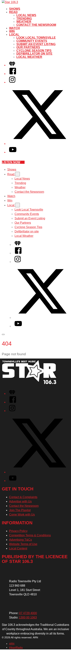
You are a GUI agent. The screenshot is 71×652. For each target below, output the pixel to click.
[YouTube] (12, 152)
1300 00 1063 (28, 617)
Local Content (18, 548)
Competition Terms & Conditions (30, 535)
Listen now (11, 162)
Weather (23, 21)
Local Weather (29, 56)
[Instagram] (12, 82)
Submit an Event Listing (36, 44)
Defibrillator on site (34, 53)
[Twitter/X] (39, 143)
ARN (11, 643)
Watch (14, 28)
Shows (14, 8)
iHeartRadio (16, 647)
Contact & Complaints (23, 497)
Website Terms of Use (23, 544)
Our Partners (28, 47)
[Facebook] (12, 73)
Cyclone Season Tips (34, 50)
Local (14, 34)
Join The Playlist (20, 510)
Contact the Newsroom (36, 24)
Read (13, 12)
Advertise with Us (20, 501)
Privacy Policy (18, 530)
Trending (24, 18)
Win (12, 31)
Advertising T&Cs (20, 539)
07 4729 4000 (28, 613)
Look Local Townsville (36, 37)
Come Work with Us (22, 514)
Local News (26, 15)
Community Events (31, 40)
